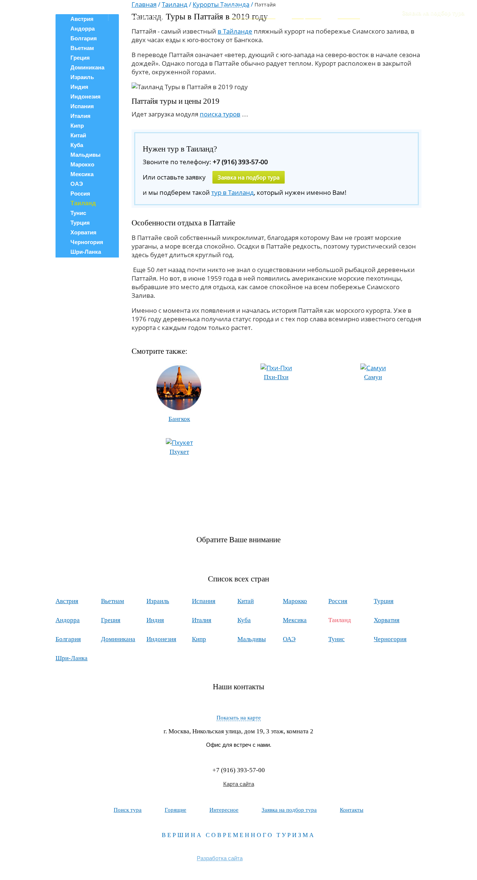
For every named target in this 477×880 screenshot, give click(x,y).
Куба (76, 145)
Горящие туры (145, 17)
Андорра (68, 620)
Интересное (223, 810)
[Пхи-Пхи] (276, 367)
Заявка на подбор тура (433, 13)
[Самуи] (373, 367)
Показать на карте (239, 718)
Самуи (373, 377)
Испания (82, 106)
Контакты (351, 810)
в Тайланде (235, 31)
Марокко (82, 164)
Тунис (78, 213)
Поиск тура (141, 9)
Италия (80, 116)
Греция (80, 57)
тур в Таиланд (232, 192)
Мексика (82, 174)
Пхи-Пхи (276, 377)
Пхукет (179, 451)
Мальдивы (85, 155)
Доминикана (87, 67)
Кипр (77, 125)
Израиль (82, 77)
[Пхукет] (179, 442)
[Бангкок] (179, 409)
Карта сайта (238, 784)
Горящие (175, 810)
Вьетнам (82, 48)
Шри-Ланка (85, 252)
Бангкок (179, 418)
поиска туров (220, 114)
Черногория (86, 242)
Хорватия (83, 232)
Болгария (83, 38)
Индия (79, 87)
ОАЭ (76, 184)
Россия (80, 193)
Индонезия (85, 96)
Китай (78, 135)
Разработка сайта (220, 858)
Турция (80, 222)
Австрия (67, 601)
